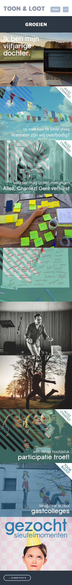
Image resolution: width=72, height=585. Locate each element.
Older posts (17, 577)
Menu (55, 9)
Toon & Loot (24, 8)
